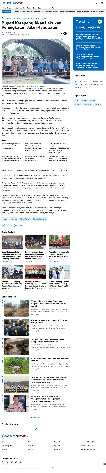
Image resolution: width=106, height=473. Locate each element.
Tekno (29, 8)
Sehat (40, 8)
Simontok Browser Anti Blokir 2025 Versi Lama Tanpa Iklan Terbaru (88, 28)
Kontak (4, 442)
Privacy (4, 449)
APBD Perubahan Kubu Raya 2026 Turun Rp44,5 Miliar (71, 12)
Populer (54, 8)
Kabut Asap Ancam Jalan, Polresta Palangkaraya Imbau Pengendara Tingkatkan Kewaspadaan (46, 398)
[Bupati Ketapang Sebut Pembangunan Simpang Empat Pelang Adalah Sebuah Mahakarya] (35, 242)
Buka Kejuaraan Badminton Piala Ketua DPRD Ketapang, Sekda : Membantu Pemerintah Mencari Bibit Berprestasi (89, 37)
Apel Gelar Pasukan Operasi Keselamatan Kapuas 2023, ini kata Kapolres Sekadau (88, 47)
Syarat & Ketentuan (87, 446)
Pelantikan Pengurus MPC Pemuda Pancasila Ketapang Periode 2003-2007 (11, 146)
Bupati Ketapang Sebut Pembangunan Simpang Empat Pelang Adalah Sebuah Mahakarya (34, 255)
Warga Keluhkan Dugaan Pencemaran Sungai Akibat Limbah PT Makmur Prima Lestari (48, 303)
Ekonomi (10, 8)
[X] (7, 225)
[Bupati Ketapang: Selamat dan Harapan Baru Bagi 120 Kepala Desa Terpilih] (59, 272)
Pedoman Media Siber (88, 442)
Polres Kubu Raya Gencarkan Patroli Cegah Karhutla (50, 359)
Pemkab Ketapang (39, 219)
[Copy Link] (24, 225)
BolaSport (47, 8)
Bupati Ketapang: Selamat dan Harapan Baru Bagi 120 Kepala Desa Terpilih (59, 284)
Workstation (32, 446)
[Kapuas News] (15, 3)
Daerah (3, 360)
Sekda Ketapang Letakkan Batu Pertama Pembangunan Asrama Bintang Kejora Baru (11, 158)
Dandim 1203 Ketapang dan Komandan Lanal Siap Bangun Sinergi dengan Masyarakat (12, 285)
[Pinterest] (15, 225)
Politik (4, 8)
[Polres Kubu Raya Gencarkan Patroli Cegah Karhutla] (16, 365)
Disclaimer (57, 446)
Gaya (34, 8)
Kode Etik (31, 449)
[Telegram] (11, 225)
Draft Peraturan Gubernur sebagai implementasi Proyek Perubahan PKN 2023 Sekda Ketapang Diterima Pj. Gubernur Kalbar (59, 148)
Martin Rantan (25, 219)
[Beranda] (3, 18)
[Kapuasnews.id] (15, 435)
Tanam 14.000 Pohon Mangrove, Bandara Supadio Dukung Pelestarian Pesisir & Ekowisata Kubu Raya (49, 379)
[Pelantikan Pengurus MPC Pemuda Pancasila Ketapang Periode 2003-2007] (59, 242)
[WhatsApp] (20, 225)
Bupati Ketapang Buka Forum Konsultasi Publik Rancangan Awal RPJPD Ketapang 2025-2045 (11, 255)
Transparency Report (88, 449)
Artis (16, 8)
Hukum (3, 303)
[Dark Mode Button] (97, 3)
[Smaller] (61, 33)
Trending (22, 8)
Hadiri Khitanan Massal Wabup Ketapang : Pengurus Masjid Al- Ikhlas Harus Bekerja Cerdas (35, 147)
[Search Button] (102, 3)
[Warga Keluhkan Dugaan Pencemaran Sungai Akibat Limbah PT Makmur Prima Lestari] (16, 308)
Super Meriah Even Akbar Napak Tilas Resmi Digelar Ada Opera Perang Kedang (58, 158)
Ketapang (14, 219)
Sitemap (57, 449)
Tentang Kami (32, 442)
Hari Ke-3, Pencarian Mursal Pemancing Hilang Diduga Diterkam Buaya (48, 340)
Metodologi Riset (7, 446)
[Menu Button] (4, 3)
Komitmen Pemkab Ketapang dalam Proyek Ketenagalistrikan (35, 158)
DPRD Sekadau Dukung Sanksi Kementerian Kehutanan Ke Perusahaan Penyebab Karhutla (87, 65)
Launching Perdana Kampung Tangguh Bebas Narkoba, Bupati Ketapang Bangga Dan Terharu (35, 285)
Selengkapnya (35, 417)
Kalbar (5, 219)
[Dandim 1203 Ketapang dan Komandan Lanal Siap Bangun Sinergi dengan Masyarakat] (12, 272)
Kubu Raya (3, 343)
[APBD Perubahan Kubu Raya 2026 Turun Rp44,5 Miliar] (16, 327)
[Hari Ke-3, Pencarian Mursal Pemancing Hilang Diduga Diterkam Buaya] (16, 346)
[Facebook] (3, 225)
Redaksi (57, 442)
